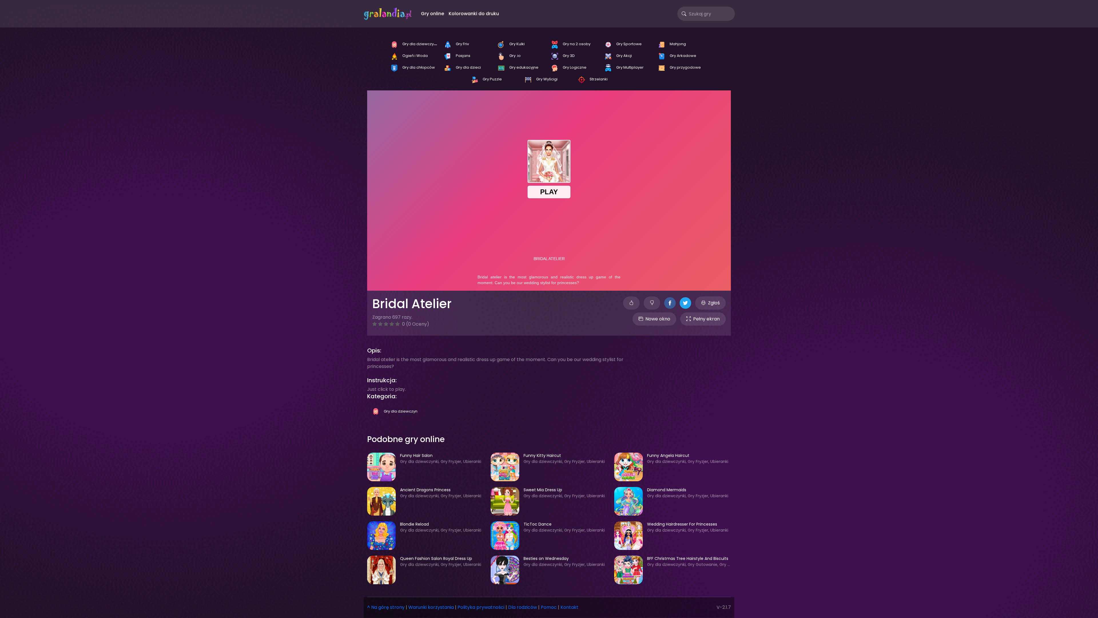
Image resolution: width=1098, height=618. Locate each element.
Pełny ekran (706, 319)
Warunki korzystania (431, 607)
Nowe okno (657, 319)
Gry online (432, 13)
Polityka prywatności (481, 607)
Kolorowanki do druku (474, 13)
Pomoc (549, 607)
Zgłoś (714, 303)
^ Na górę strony (386, 607)
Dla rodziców (522, 607)
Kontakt (569, 607)
